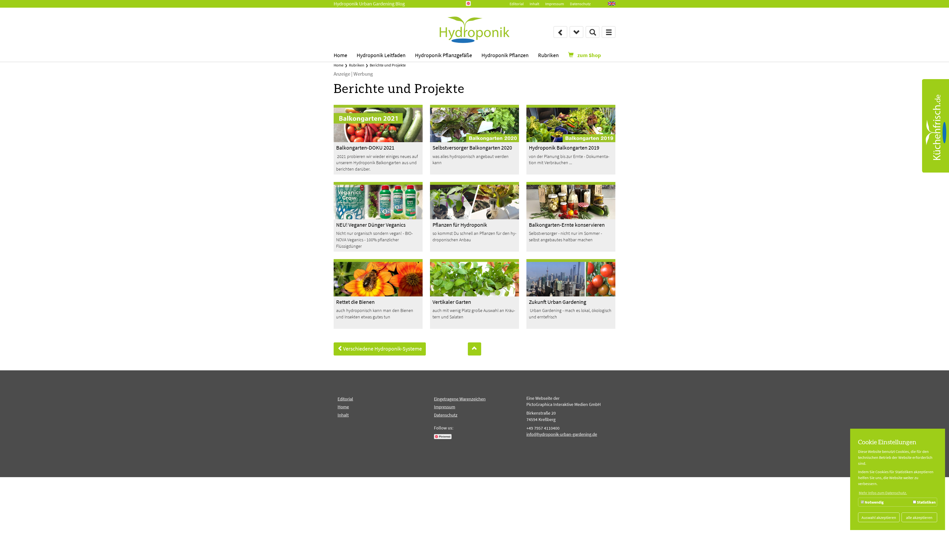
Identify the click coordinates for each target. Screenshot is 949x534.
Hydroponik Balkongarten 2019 (564, 147)
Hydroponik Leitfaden (381, 55)
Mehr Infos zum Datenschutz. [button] (883, 492)
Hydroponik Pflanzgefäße (443, 55)
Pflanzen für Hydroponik (459, 224)
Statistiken (926, 502)
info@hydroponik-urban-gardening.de (561, 434)
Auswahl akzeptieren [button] (879, 517)
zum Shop (589, 55)
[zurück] (560, 32)
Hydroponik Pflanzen (505, 55)
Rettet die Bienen (355, 301)
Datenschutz (580, 3)
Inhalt (534, 3)
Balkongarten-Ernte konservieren (567, 224)
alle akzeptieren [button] (919, 517)
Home (340, 55)
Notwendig (874, 502)
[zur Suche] (592, 32)
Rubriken (548, 55)
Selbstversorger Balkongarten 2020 (472, 147)
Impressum (554, 3)
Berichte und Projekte (387, 65)
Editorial (517, 3)
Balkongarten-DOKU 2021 (365, 147)
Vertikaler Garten (451, 301)
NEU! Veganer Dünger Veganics (371, 224)
